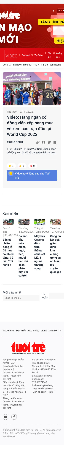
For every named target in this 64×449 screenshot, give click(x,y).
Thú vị (36, 65)
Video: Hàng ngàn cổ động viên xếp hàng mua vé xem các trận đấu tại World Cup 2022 (30, 126)
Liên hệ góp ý (39, 392)
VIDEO (12, 56)
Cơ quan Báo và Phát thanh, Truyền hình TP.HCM (13, 404)
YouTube (38, 55)
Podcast (26, 55)
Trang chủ (9, 330)
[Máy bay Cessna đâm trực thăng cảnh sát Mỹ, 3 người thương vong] (39, 222)
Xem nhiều (10, 213)
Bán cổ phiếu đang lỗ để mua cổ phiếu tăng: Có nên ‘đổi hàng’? (8, 252)
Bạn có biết (6, 230)
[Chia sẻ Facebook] (43, 142)
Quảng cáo (59, 55)
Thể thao (12, 111)
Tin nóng (17, 65)
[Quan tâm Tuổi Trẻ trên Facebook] (14, 417)
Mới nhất (7, 65)
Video (44, 330)
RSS (51, 392)
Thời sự (53, 330)
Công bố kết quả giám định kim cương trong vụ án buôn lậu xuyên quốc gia (55, 254)
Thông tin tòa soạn (12, 398)
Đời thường (55, 65)
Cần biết (49, 55)
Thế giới (44, 65)
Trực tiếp (27, 65)
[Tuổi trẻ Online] (28, 347)
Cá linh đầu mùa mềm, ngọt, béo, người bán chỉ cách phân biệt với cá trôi (23, 255)
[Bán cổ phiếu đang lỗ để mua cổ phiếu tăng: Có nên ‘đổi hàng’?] (8, 222)
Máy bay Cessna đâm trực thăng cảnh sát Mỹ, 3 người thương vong (39, 252)
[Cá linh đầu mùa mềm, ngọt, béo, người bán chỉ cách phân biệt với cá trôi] (24, 222)
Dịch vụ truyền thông (42, 385)
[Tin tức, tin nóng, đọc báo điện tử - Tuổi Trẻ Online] (3, 55)
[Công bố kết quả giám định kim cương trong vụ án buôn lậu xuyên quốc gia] (55, 222)
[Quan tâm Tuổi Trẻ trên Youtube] (5, 417)
